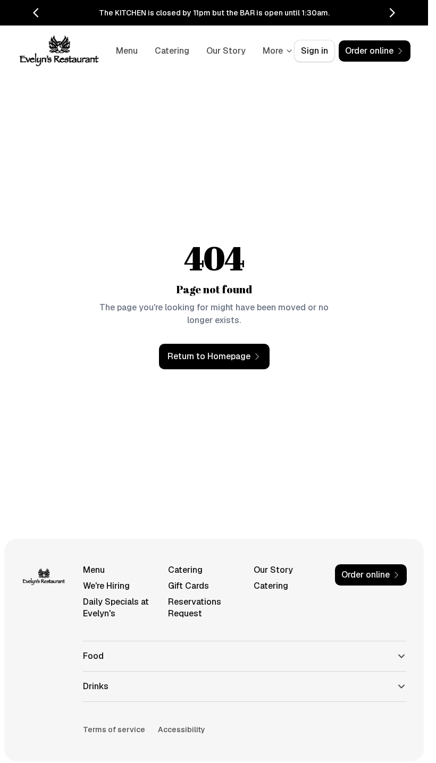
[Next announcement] (391, 12)
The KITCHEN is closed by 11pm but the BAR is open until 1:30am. (214, 13)
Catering (219, 50)
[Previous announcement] (36, 12)
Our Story (273, 569)
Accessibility (181, 729)
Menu (174, 50)
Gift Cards (188, 585)
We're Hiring (106, 585)
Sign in (314, 50)
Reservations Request (194, 607)
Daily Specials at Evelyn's (116, 607)
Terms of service (114, 729)
